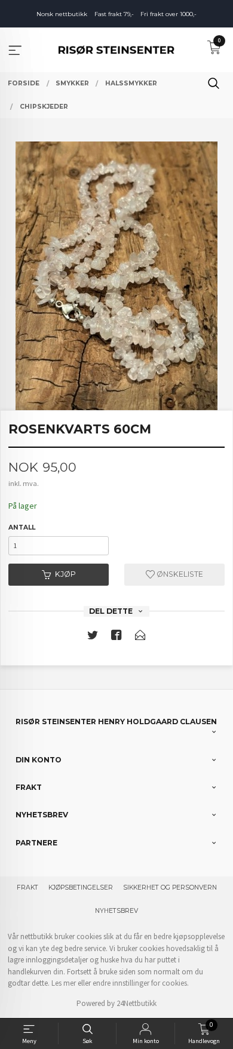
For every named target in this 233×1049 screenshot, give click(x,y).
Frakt (27, 887)
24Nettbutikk (136, 1003)
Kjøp (65, 574)
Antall (21, 527)
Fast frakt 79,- (114, 14)
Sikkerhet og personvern (170, 887)
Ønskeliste (179, 574)
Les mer (63, 983)
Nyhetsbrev (116, 911)
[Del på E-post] (140, 637)
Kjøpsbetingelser (80, 887)
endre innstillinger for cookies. (141, 983)
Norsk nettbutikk (61, 14)
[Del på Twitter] (92, 637)
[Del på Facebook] (116, 637)
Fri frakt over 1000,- (168, 14)
